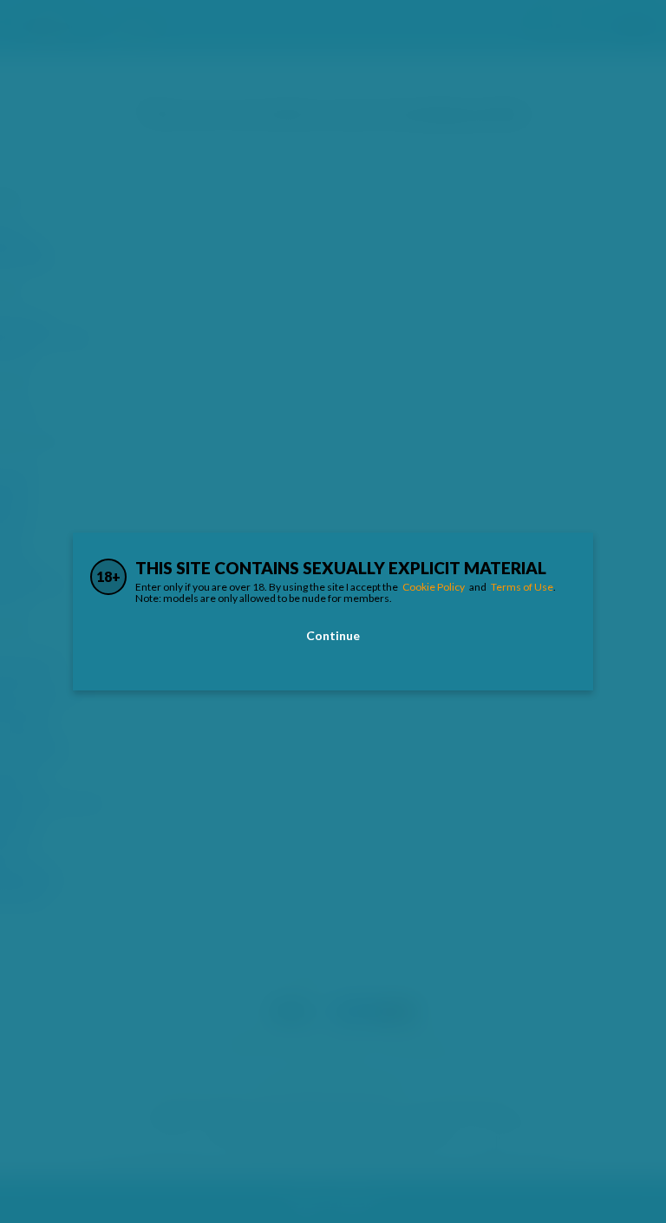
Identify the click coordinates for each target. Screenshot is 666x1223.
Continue (333, 635)
